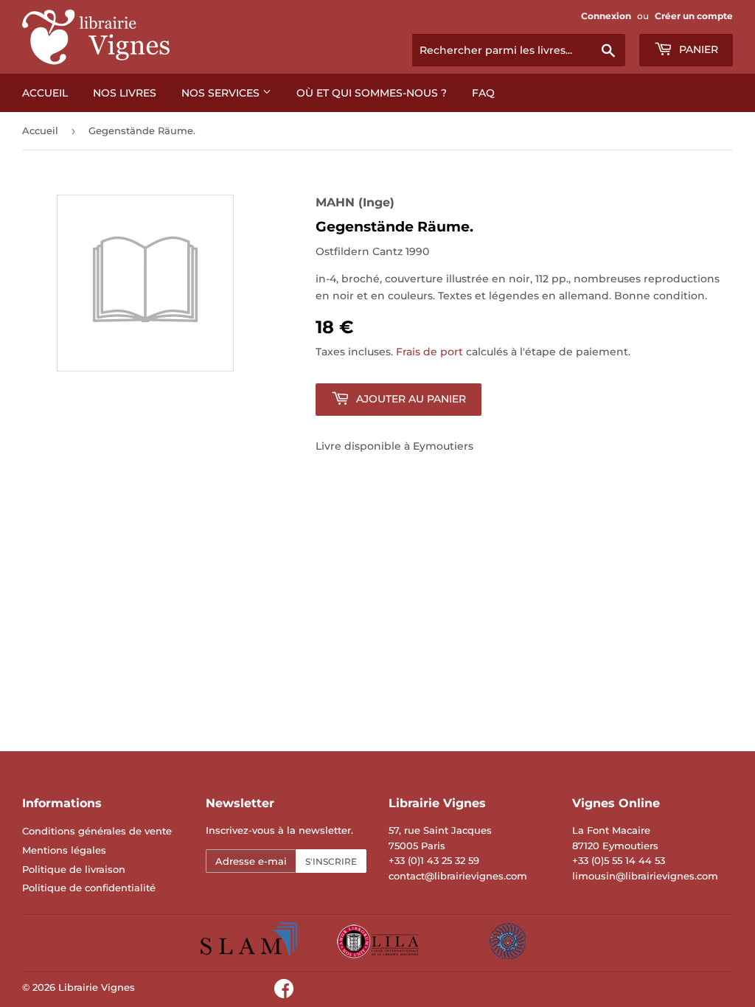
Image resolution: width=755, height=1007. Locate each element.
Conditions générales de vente (97, 831)
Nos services (221, 93)
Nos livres (124, 93)
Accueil (45, 93)
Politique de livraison (73, 869)
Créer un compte (694, 15)
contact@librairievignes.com (458, 876)
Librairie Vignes (96, 987)
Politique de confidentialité (89, 887)
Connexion (606, 15)
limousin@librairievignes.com (645, 876)
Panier (697, 49)
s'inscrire (331, 861)
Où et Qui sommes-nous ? (371, 93)
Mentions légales (64, 850)
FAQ (483, 93)
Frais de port (429, 351)
